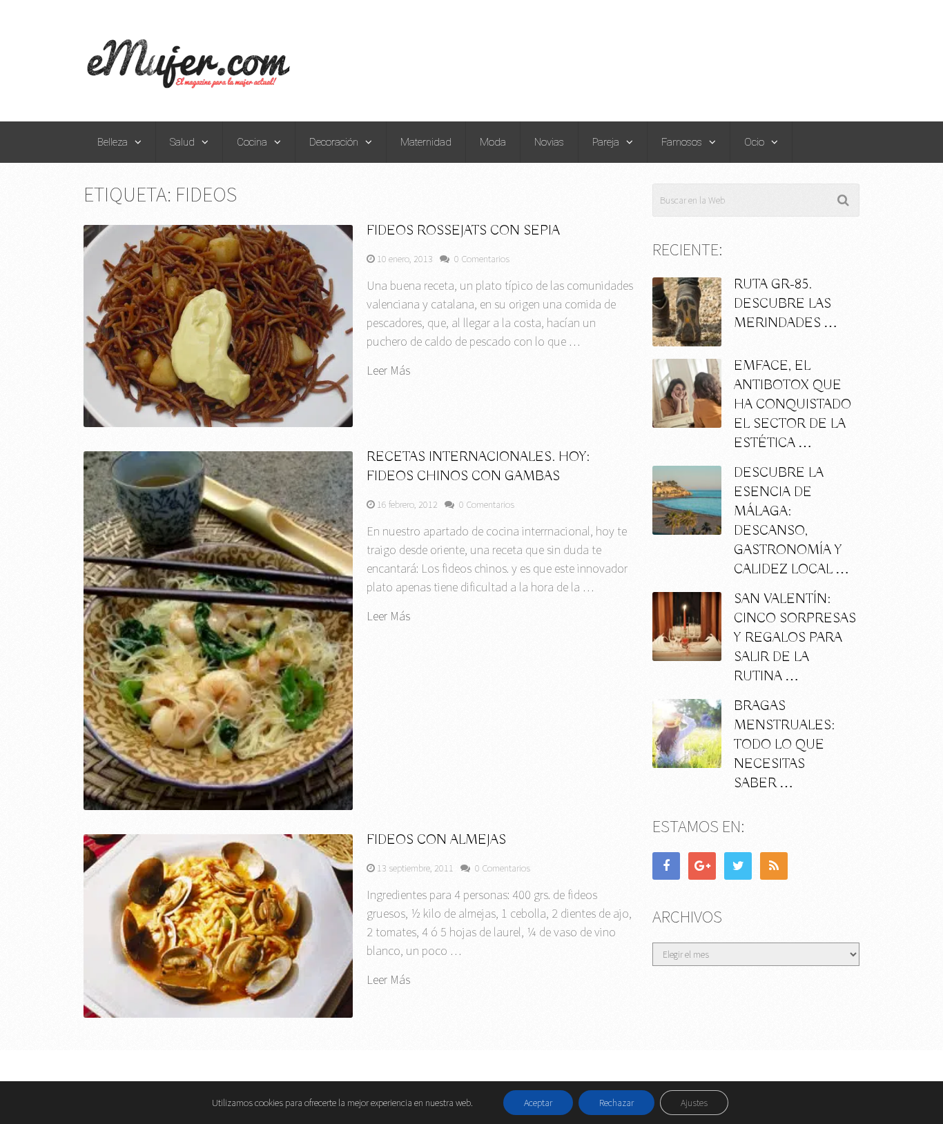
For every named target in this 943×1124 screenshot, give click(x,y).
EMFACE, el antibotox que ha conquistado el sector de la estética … (792, 404)
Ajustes (694, 1102)
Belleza (112, 142)
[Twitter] (738, 866)
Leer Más (388, 370)
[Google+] (702, 866)
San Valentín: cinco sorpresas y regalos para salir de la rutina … (795, 638)
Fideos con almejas (436, 840)
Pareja (605, 142)
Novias (549, 142)
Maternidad (425, 142)
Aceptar (538, 1102)
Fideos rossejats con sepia (463, 230)
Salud (182, 142)
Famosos (681, 142)
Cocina (252, 142)
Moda (493, 142)
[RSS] (774, 866)
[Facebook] (666, 866)
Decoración (333, 142)
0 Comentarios (481, 259)
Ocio (754, 142)
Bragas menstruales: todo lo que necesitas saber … (784, 745)
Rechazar (616, 1102)
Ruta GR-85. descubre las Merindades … (785, 304)
